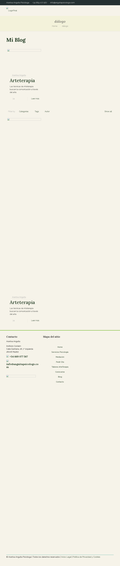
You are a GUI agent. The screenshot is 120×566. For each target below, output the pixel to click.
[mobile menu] (110, 10)
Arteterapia (22, 80)
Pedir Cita (60, 362)
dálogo (65, 26)
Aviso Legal (66, 557)
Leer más (35, 99)
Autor (47, 111)
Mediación (60, 357)
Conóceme (60, 372)
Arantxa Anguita (19, 75)
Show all (108, 111)
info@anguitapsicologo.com (62, 3)
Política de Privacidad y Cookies (86, 557)
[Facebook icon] (108, 3)
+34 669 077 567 (39, 3)
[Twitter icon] (110, 3)
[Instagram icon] (113, 3)
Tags (37, 111)
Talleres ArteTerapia (60, 367)
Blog (60, 377)
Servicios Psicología (60, 352)
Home (54, 26)
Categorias (23, 111)
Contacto (60, 382)
